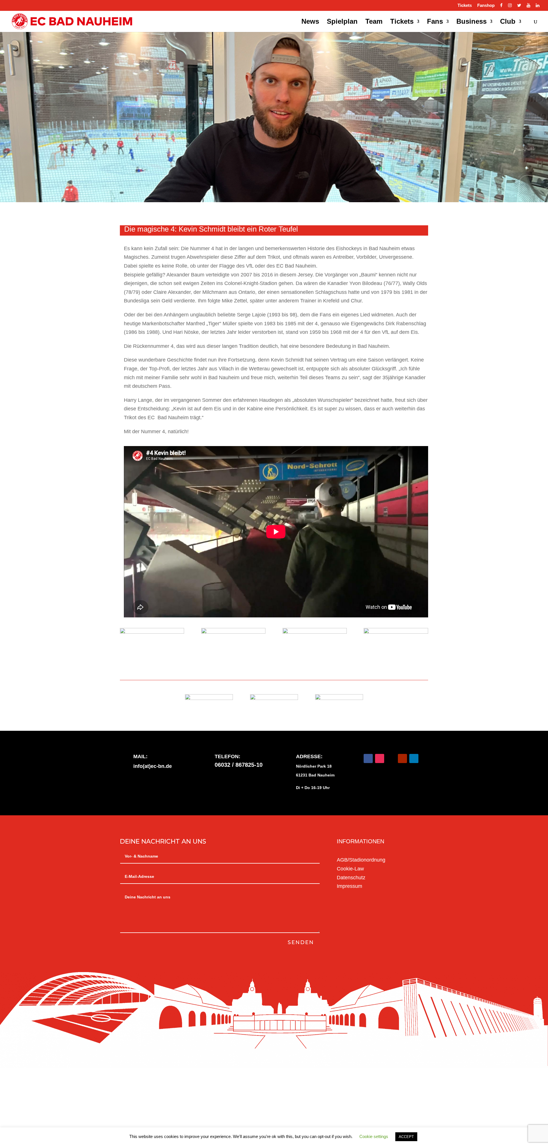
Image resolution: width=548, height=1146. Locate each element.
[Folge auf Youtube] (402, 758)
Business (471, 22)
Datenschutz (351, 877)
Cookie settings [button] (373, 1136)
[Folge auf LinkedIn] (413, 758)
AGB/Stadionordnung (361, 860)
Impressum (349, 886)
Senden (301, 942)
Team (373, 22)
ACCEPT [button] (406, 1137)
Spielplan (342, 22)
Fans (435, 22)
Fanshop (486, 5)
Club (507, 22)
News (310, 22)
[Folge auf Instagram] (379, 758)
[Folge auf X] (391, 758)
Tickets (465, 5)
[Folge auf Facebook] (368, 758)
